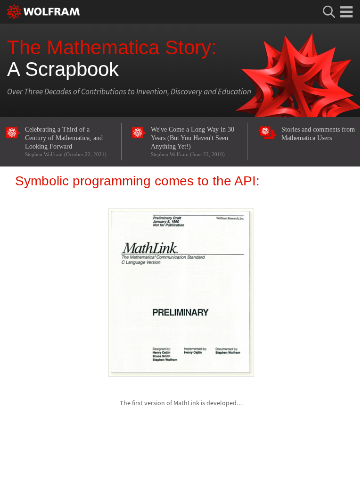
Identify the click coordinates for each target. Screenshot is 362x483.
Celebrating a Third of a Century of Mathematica (66, 141)
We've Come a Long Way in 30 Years (192, 141)
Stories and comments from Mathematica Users (318, 134)
